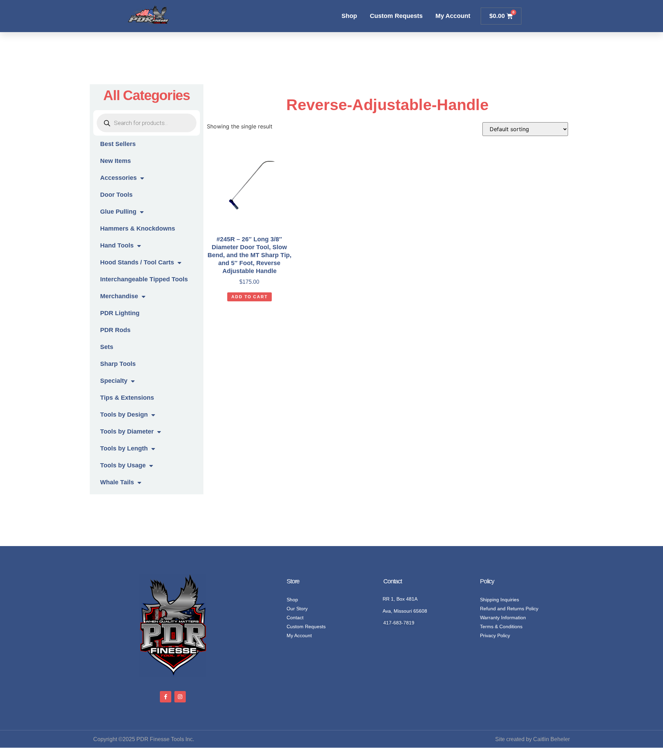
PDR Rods (115, 330)
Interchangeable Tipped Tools (144, 279)
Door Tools (116, 194)
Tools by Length (124, 448)
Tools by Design (124, 414)
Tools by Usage (123, 465)
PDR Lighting (120, 313)
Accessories (118, 177)
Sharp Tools (118, 363)
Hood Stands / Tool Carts (137, 262)
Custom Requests (396, 15)
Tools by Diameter (127, 431)
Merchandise (119, 296)
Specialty (113, 380)
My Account (452, 15)
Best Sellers (118, 143)
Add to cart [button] (249, 296)
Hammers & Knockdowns (137, 228)
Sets (106, 346)
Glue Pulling (118, 211)
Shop (349, 15)
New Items (115, 160)
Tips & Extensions (127, 397)
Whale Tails (117, 482)
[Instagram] (180, 696)
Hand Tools (117, 245)
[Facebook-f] (165, 696)
